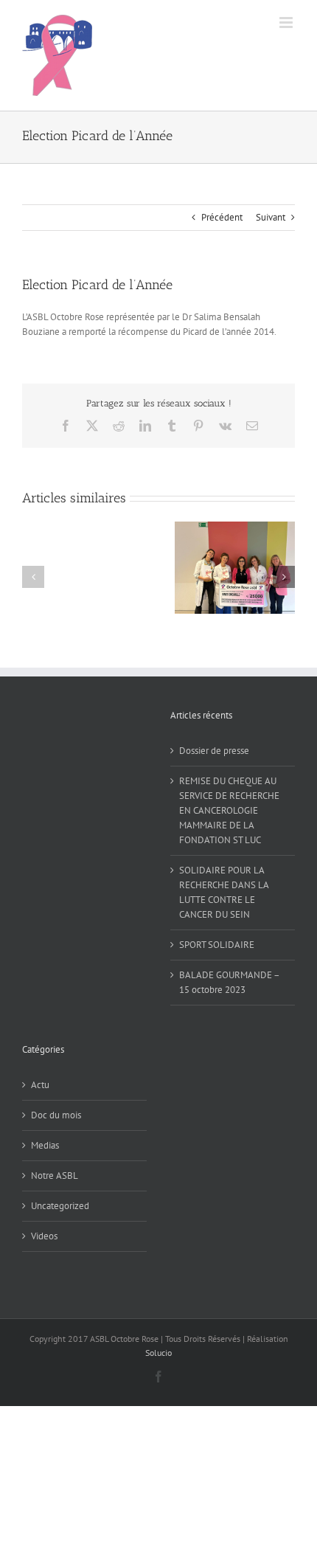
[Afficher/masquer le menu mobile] (287, 22)
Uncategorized (60, 1205)
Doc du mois (56, 1115)
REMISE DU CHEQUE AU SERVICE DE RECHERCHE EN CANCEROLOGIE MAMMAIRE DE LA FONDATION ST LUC (229, 810)
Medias (45, 1145)
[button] (33, 577)
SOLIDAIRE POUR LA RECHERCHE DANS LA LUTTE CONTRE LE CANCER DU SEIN (223, 892)
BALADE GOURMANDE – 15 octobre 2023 (229, 982)
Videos (44, 1236)
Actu (40, 1085)
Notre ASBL (54, 1175)
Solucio (158, 1352)
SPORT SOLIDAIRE (216, 944)
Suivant (270, 217)
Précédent (222, 217)
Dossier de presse (214, 750)
